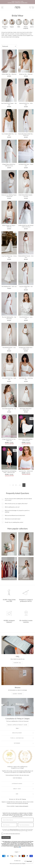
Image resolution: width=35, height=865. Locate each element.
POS (11, 863)
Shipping (24, 799)
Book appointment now (17, 724)
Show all (17, 662)
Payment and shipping (23, 803)
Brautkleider (17, 732)
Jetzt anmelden (6, 837)
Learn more (17, 693)
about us (20, 777)
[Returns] (17, 676)
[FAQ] (17, 645)
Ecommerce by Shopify (19, 863)
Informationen (17, 783)
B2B (17, 793)
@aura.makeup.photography (22, 806)
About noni (17, 788)
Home (17, 728)
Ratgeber (17, 743)
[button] (5, 24)
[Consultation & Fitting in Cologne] (17, 707)
